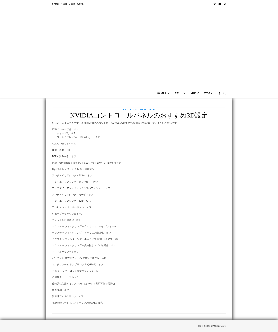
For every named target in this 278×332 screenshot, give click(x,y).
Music (72, 4)
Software (140, 109)
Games (56, 4)
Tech (64, 4)
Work (80, 4)
